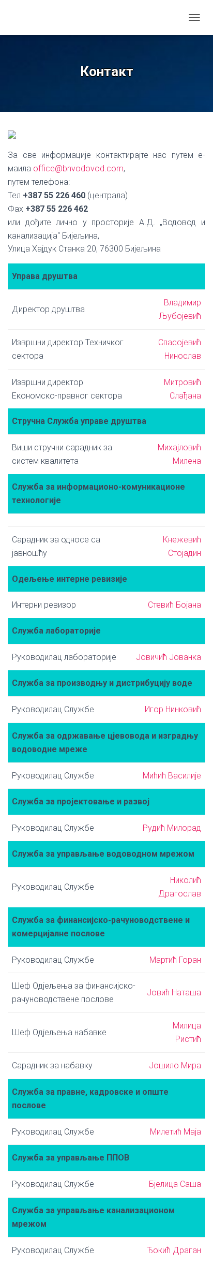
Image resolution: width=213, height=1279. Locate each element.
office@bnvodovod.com (78, 168)
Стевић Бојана (174, 605)
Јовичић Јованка (168, 657)
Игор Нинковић (173, 709)
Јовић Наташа (174, 992)
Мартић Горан (175, 960)
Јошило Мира (175, 1065)
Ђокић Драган (174, 1250)
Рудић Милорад (172, 828)
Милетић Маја (175, 1132)
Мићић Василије (172, 776)
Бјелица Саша (175, 1184)
